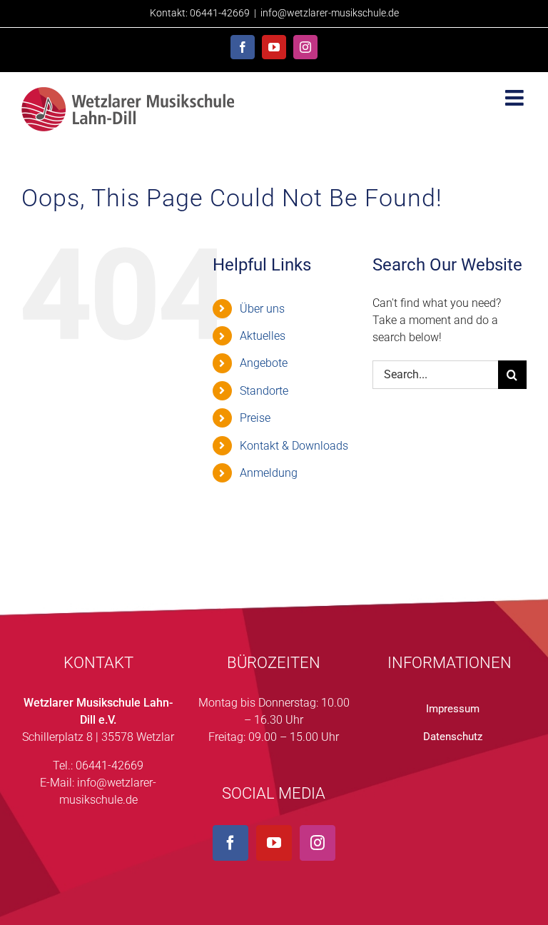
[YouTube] (274, 843)
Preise (255, 418)
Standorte (264, 391)
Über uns (262, 308)
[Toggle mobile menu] (516, 97)
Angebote (264, 363)
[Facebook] (230, 843)
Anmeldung (269, 473)
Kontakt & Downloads (294, 446)
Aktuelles (262, 336)
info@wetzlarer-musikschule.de (329, 13)
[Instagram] (317, 843)
